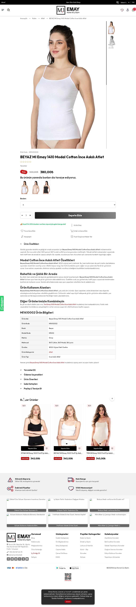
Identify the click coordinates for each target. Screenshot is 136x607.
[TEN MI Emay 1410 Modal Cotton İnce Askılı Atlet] (36, 188)
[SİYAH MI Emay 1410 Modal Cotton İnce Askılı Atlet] (46, 188)
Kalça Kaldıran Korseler (113, 553)
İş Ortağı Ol (35, 553)
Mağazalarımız (36, 546)
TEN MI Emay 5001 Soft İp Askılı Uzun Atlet (100, 453)
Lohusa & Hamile (86, 546)
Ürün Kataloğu (36, 549)
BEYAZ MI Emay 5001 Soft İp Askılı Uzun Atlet (68, 453)
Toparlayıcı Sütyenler (112, 557)
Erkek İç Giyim (85, 542)
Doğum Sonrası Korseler (114, 549)
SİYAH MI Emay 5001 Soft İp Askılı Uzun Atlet (35, 453)
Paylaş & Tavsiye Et (33, 388)
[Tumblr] (23, 559)
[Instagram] (8, 559)
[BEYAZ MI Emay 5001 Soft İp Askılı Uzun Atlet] (68, 425)
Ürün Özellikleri (31, 244)
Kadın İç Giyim (85, 538)
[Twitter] (19, 559)
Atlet (51, 352)
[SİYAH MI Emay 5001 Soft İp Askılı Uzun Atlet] (35, 425)
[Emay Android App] (61, 568)
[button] (34, 443)
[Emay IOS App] (74, 568)
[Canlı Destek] (2, 303)
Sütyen (82, 557)
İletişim (34, 557)
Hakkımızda (35, 542)
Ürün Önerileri (31, 379)
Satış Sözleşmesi (62, 546)
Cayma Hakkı (60, 549)
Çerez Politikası (61, 553)
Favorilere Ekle (47, 448)
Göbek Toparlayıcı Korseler (114, 546)
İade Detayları (31, 384)
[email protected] (15, 555)
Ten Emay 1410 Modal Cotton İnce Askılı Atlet (60, 304)
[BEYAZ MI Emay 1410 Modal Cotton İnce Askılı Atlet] (25, 188)
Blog (33, 538)
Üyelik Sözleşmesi (62, 538)
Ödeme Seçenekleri (33, 374)
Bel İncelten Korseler (112, 542)
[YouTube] (27, 559)
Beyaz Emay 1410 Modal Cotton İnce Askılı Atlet (47, 363)
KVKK (58, 557)
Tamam (68, 601)
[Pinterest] (16, 559)
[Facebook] (12, 559)
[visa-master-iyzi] (19, 568)
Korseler (83, 553)
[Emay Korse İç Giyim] (68, 10)
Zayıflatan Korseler (112, 538)
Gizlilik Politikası (58, 598)
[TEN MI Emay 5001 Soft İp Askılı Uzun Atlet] (100, 425)
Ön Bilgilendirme (62, 542)
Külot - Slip (84, 549)
